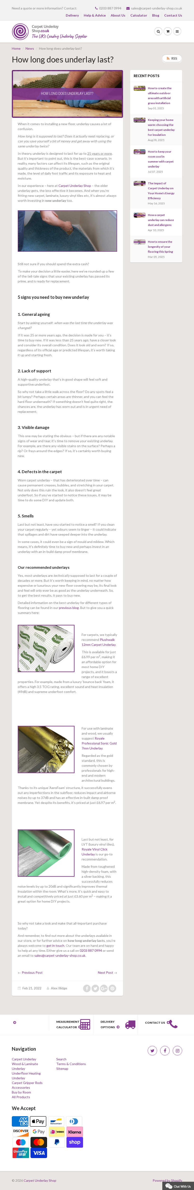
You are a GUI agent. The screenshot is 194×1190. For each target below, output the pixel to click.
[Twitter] (152, 1050)
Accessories (21, 1087)
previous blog (69, 608)
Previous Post (32, 972)
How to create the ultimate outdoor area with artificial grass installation (160, 95)
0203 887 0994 (110, 8)
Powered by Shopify (167, 1180)
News (30, 48)
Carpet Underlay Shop (74, 186)
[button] (178, 1185)
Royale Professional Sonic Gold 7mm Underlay (99, 743)
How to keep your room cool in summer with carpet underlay (161, 159)
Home (16, 48)
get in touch (55, 945)
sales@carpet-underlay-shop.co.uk (156, 8)
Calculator (138, 15)
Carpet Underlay (24, 1059)
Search (61, 1059)
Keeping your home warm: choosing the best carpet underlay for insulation (161, 127)
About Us (118, 15)
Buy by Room (21, 1092)
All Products (21, 1097)
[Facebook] (165, 1050)
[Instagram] (177, 1050)
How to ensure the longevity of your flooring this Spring (160, 246)
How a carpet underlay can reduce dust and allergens (161, 220)
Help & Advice (95, 15)
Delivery (72, 15)
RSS (174, 58)
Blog (155, 15)
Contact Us (173, 15)
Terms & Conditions (71, 1064)
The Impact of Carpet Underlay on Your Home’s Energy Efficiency (161, 190)
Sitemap (62, 1069)
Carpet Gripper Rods (27, 1083)
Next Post (105, 972)
